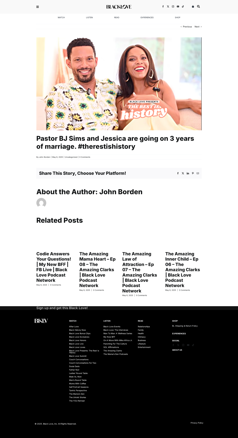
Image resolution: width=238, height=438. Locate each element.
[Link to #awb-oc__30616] (46, 7)
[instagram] (173, 6)
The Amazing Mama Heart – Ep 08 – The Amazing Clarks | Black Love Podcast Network (97, 269)
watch (72, 321)
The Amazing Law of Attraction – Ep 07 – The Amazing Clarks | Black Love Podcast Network (139, 272)
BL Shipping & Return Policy (185, 326)
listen (106, 321)
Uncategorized (71, 157)
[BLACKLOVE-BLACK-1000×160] (119, 6)
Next (197, 26)
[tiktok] (183, 6)
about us (177, 350)
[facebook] (163, 6)
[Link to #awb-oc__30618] (198, 6)
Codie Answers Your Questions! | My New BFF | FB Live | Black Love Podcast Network (53, 267)
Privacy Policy (197, 423)
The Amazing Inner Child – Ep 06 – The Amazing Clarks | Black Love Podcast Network (182, 269)
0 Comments (84, 157)
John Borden (44, 157)
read (140, 321)
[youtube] (178, 6)
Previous (187, 26)
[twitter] (168, 6)
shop (175, 321)
